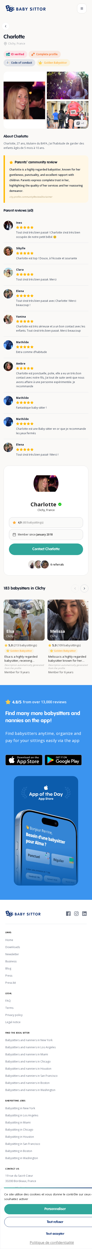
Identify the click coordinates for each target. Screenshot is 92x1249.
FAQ (8, 1001)
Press (8, 975)
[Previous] (75, 588)
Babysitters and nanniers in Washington (30, 1090)
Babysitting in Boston (18, 1151)
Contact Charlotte (46, 549)
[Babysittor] (25, 8)
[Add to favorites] (40, 604)
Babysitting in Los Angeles (21, 1115)
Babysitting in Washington (21, 1158)
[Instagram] (76, 913)
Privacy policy (14, 1015)
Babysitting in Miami (18, 1122)
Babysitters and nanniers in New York (28, 1040)
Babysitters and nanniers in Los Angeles (30, 1047)
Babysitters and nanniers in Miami (26, 1054)
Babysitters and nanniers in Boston (27, 1083)
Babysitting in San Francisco (22, 1144)
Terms (9, 1008)
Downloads (12, 947)
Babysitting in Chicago (19, 1129)
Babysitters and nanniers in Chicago (28, 1061)
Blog (8, 968)
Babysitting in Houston (19, 1137)
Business (11, 961)
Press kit (10, 983)
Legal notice (13, 1022)
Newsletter (12, 954)
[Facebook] (68, 913)
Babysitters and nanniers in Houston (28, 1069)
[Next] (84, 588)
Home (9, 940)
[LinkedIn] (84, 913)
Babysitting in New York (20, 1108)
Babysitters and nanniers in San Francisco (31, 1076)
